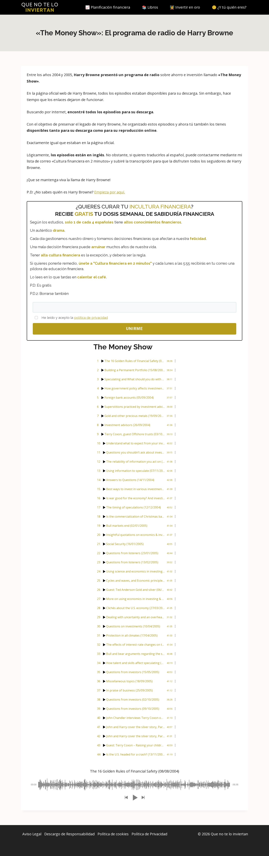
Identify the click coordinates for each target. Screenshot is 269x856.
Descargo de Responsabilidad (69, 833)
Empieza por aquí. (109, 192)
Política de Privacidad (149, 833)
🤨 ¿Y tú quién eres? (229, 7)
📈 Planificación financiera (107, 7)
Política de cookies (113, 833)
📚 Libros (150, 7)
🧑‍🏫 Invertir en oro (185, 7)
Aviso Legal (31, 833)
